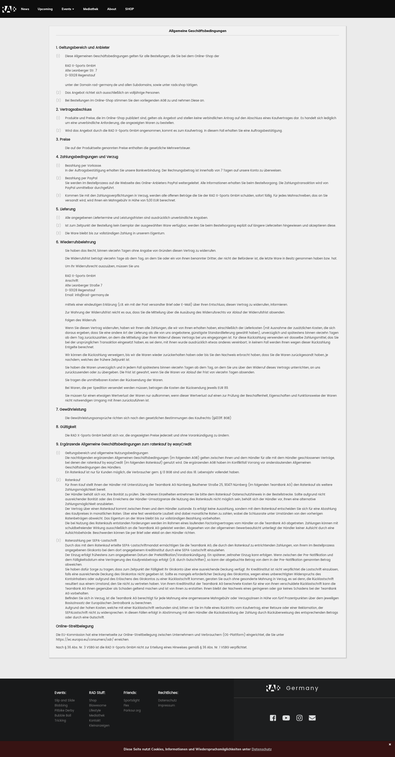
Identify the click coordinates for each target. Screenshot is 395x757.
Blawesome (97, 705)
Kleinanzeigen (99, 725)
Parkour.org (132, 710)
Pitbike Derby (64, 710)
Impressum (166, 705)
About (111, 9)
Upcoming (45, 9)
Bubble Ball (63, 715)
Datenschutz (167, 700)
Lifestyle (95, 710)
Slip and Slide (65, 700)
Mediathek (90, 9)
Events (67, 9)
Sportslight (132, 700)
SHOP (129, 9)
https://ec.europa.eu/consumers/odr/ (85, 639)
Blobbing (61, 705)
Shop (93, 700)
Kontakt (95, 720)
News (25, 9)
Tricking (60, 720)
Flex (126, 705)
